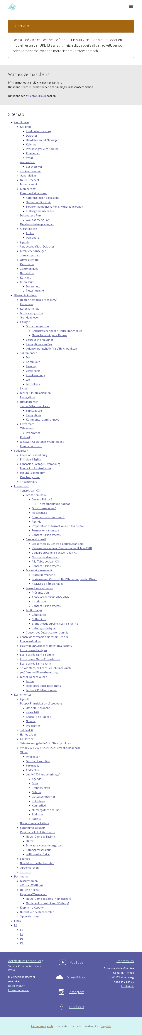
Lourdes (25, 858)
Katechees (26, 304)
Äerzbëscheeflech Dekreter (37, 246)
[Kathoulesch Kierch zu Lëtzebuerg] (12, 6)
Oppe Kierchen (29, 867)
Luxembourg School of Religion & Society (46, 646)
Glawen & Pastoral (25, 295)
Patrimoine (21, 876)
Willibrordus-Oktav (38, 854)
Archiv (30, 233)
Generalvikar (28, 175)
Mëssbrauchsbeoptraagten (37, 224)
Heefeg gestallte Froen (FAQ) (38, 299)
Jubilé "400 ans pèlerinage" (43, 774)
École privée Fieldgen (33, 650)
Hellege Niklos (29, 890)
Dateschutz (33, 286)
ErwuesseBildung (31, 641)
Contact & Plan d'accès (46, 535)
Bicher (30, 681)
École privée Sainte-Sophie (37, 654)
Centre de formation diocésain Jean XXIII (45, 637)
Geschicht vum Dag (38, 761)
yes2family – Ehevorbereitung (39, 672)
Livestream (27, 424)
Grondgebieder (29, 317)
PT (22, 943)
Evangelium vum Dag (39, 344)
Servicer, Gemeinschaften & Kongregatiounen (54, 206)
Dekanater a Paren (31, 215)
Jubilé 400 (26, 730)
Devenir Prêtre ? (42, 499)
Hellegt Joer (28, 734)
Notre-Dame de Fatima (34, 823)
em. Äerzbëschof (30, 171)
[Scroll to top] (133, 1026)
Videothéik (32, 712)
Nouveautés (39, 512)
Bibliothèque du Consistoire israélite (55, 623)
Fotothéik (32, 765)
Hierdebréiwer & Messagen (42, 140)
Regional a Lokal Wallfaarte (37, 832)
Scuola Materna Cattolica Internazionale (46, 668)
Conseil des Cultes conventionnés (47, 632)
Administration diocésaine (42, 197)
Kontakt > (127, 986)
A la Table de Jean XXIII (46, 561)
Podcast (25, 437)
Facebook (76, 1006)
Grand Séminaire (36, 495)
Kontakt (25, 277)
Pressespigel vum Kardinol (43, 149)
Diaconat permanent (39, 570)
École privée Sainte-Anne (36, 663)
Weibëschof (27, 162)
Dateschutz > (16, 985)
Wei (28, 379)
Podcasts (37, 814)
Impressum (27, 282)
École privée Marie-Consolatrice (40, 659)
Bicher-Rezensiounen (33, 677)
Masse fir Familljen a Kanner (49, 335)
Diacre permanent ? (44, 575)
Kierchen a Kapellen (32, 907)
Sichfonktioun (37, 96)
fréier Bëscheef (29, 180)
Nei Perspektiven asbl (45, 557)
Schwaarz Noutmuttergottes (44, 845)
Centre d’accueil (36, 539)
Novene (31, 721)
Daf (28, 357)
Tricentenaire (28, 481)
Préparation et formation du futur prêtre (58, 526)
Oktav (24, 752)
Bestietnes (33, 384)
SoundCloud (76, 977)
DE (21, 938)
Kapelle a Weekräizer (33, 894)
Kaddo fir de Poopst (38, 717)
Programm (33, 433)
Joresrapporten (30, 255)
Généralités (39, 614)
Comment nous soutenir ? (48, 517)
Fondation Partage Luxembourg (40, 464)
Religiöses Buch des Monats (43, 685)
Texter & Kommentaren (35, 406)
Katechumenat (29, 308)
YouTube (76, 962)
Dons (35, 783)
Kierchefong (28, 189)
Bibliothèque (34, 610)
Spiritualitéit (34, 410)
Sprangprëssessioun (32, 827)
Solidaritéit (21, 450)
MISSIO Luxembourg (32, 473)
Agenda (24, 242)
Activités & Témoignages (47, 583)
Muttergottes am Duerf (47, 810)
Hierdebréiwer (29, 402)
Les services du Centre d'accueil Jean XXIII (58, 544)
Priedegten (33, 153)
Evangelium (27, 397)
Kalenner (32, 144)
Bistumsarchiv (29, 184)
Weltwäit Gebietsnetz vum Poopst (42, 441)
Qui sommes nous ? (44, 508)
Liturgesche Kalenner (39, 339)
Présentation (40, 592)
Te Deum (25, 872)
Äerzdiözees (21, 122)
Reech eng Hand (30, 477)
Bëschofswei (34, 166)
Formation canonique (45, 530)
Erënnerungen (41, 788)
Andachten (33, 770)
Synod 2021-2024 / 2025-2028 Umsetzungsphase (50, 748)
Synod (29, 158)
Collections (39, 619)
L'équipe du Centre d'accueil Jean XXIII (55, 552)
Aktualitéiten (28, 229)
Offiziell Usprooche (38, 708)
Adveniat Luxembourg (34, 455)
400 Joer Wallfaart (31, 885)
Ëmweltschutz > (18, 990)
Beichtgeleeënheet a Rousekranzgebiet (57, 331)
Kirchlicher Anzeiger (33, 251)
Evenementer (22, 694)
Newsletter (27, 273)
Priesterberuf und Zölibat (54, 504)
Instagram (76, 992)
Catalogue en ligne (44, 628)
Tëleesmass (27, 428)
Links (17, 921)
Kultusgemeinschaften (40, 211)
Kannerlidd (39, 805)
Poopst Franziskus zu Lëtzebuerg (41, 703)
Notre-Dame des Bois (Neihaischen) (48, 898)
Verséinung (33, 370)
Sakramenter (28, 353)
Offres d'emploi (29, 260)
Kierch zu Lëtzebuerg (33, 193)
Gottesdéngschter (31, 313)
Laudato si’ (27, 739)
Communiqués (29, 268)
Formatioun (21, 486)
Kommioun (33, 362)
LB (15, 925)
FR (21, 934)
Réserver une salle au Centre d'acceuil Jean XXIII (62, 548)
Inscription (39, 601)
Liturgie (25, 322)
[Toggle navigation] (131, 6)
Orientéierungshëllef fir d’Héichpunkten (51, 348)
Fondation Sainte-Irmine (35, 468)
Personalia (33, 237)
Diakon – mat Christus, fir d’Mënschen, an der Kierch (64, 579)
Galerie (36, 792)
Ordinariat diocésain (38, 202)
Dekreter (31, 135)
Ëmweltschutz (35, 291)
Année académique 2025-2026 (50, 597)
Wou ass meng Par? (38, 220)
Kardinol (25, 126)
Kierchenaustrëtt (31, 446)
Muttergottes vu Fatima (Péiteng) (47, 903)
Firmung (31, 366)
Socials (36, 819)
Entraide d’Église (30, 459)
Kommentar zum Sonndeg (42, 419)
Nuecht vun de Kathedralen (37, 863)
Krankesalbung (35, 375)
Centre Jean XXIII (31, 490)
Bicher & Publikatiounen (35, 393)
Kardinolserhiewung (38, 131)
